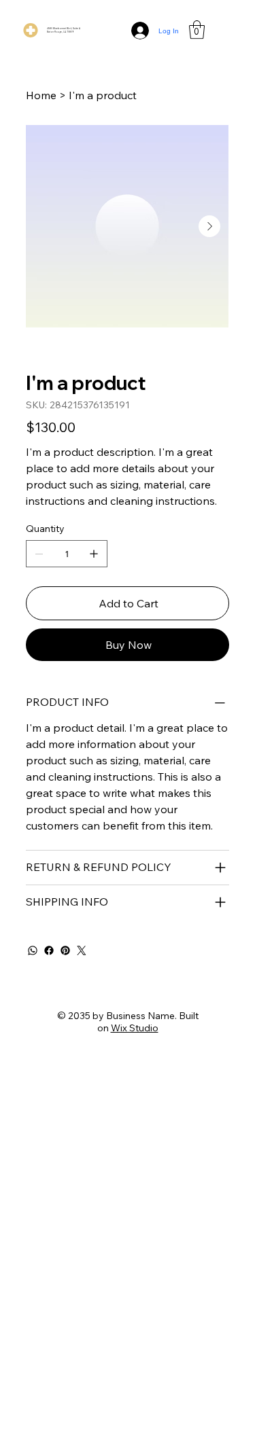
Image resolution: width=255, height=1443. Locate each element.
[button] (197, 29)
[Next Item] (209, 226)
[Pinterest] (65, 950)
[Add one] (93, 553)
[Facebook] (49, 950)
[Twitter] (81, 950)
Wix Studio (134, 1028)
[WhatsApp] (32, 950)
